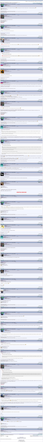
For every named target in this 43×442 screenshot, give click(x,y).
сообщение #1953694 (13, 69)
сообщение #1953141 (13, 14)
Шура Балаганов (2, 341)
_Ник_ (5, 102)
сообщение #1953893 (6, 91)
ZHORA (4, 182)
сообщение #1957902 (6, 217)
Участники (27, 1)
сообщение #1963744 (6, 417)
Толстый (5, 254)
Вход (39, 1)
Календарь (30, 1)
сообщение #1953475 (6, 25)
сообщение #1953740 (6, 69)
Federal (5, 4)
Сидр (4, 289)
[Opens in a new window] (39, 182)
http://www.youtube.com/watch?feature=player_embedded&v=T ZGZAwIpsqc (8, 230)
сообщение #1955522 (13, 172)
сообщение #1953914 (6, 101)
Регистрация (37, 1)
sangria (2, 196)
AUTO (4, 2)
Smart (4, 225)
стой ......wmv (5, 423)
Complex (1, 323)
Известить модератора (40, 12)
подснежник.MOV (5, 264)
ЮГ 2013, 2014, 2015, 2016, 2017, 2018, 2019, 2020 (37, 436)
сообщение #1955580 (6, 172)
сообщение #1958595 (6, 242)
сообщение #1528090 (13, 91)
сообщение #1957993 (13, 242)
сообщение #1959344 (6, 269)
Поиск (32, 1)
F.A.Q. (34, 1)
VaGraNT (4, 126)
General (3, 2)
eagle (1, 351)
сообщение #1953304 (6, 14)
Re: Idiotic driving (2, 14)
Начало (41, 1)
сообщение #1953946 (6, 117)
